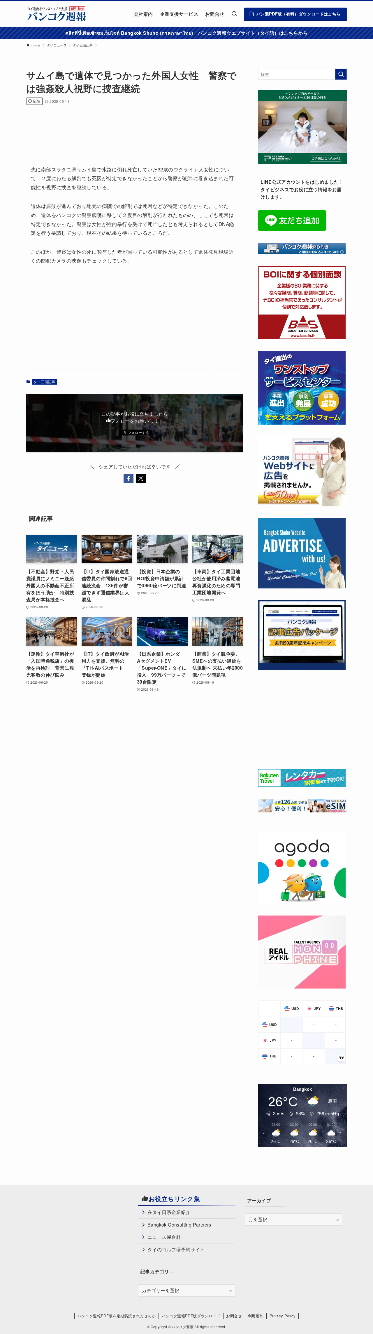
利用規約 (256, 1316)
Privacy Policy (283, 1316)
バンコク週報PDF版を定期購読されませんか (117, 1316)
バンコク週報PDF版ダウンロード (191, 1316)
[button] (128, 478)
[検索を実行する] (341, 74)
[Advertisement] (132, 127)
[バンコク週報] (56, 14)
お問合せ (234, 1316)
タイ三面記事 (44, 381)
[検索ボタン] (234, 14)
